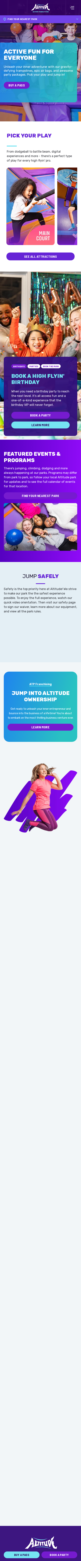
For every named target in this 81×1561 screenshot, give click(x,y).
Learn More (40, 425)
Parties (33, 366)
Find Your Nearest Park (40, 496)
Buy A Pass (16, 85)
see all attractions (40, 256)
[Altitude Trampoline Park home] (40, 7)
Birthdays (19, 366)
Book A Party (40, 415)
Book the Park (51, 366)
